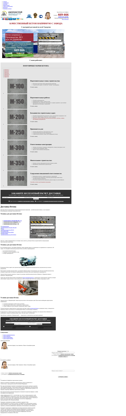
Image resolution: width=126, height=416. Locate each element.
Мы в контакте (65, 19)
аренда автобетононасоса (28, 277)
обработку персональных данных (26, 201)
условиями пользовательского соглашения (53, 201)
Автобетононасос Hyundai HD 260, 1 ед (12, 220)
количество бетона (34, 308)
